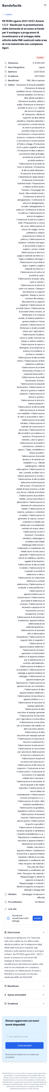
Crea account (24, 1045)
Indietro (8, 14)
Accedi (37, 918)
